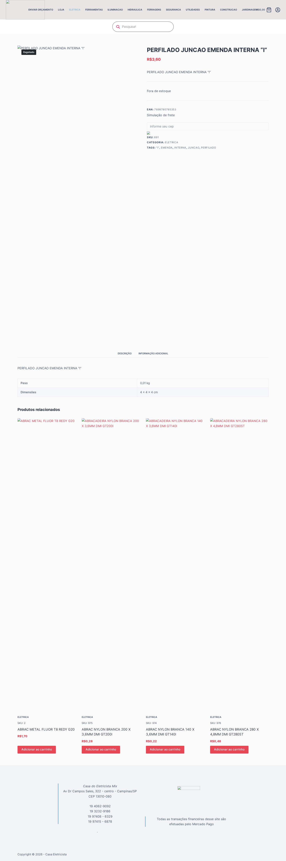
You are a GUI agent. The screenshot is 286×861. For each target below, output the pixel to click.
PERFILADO (208, 147)
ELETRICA (74, 9)
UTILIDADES (193, 9)
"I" (157, 147)
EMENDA (167, 147)
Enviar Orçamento (40, 9)
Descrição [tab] (125, 353)
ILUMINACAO (115, 9)
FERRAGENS (154, 9)
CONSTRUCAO (228, 9)
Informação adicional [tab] (153, 353)
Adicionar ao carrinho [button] (36, 749)
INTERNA (180, 147)
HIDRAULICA (135, 9)
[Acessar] (277, 9)
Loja (61, 9)
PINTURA (210, 9)
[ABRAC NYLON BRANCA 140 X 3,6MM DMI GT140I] (175, 564)
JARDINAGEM (250, 9)
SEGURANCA (173, 9)
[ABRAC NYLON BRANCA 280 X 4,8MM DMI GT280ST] (239, 564)
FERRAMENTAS (94, 9)
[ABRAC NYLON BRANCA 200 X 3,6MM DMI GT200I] (111, 564)
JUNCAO (193, 147)
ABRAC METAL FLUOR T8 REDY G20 (46, 729)
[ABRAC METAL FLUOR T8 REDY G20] (47, 564)
